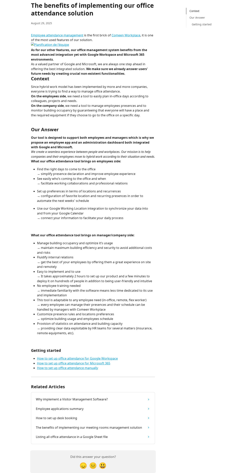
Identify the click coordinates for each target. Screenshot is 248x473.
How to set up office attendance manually (67, 368)
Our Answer (197, 17)
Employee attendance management (57, 35)
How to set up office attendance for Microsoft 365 (73, 363)
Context (194, 11)
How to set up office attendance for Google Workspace (77, 358)
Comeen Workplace (126, 35)
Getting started (202, 24)
